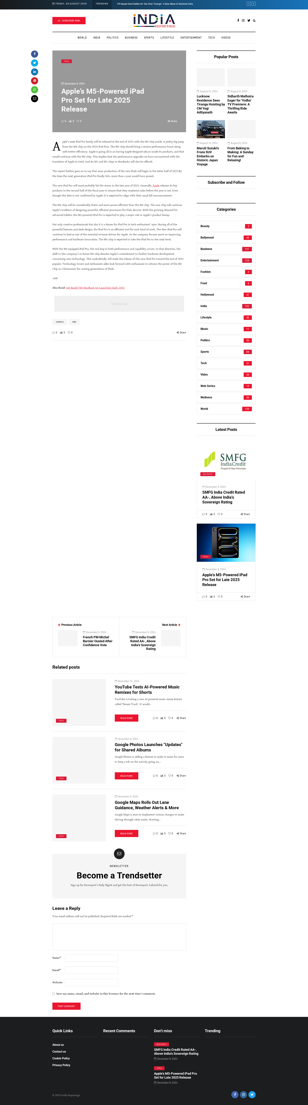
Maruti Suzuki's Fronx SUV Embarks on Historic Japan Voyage (208, 156)
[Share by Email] (34, 98)
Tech (211, 37)
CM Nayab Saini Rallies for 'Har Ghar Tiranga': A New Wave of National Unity (155, 3)
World (82, 37)
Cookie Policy (61, 1058)
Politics (113, 37)
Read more (126, 718)
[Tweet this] (34, 63)
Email (56, 970)
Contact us (59, 1051)
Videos (226, 37)
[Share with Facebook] (34, 54)
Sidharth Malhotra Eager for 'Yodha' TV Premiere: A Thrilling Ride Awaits (240, 104)
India (96, 37)
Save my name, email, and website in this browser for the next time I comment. (106, 993)
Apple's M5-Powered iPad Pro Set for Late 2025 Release (224, 580)
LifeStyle (167, 37)
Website (57, 982)
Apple (156, 185)
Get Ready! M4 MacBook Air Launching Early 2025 (95, 288)
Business (131, 37)
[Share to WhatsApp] (34, 89)
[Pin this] (34, 80)
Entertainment (191, 37)
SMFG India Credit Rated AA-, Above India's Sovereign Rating (223, 497)
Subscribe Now (71, 20)
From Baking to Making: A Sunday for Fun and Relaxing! (240, 154)
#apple (60, 322)
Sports (149, 37)
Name (56, 958)
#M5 (74, 322)
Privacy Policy (61, 1065)
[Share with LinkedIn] (34, 71)
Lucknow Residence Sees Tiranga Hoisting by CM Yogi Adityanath (211, 104)
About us (58, 1044)
